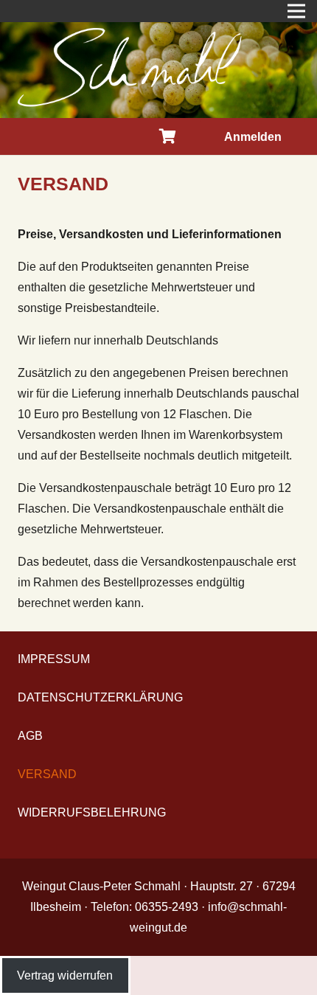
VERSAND (47, 774)
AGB (30, 735)
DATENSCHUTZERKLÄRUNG (100, 697)
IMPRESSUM (54, 659)
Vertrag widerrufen (65, 975)
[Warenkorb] (168, 136)
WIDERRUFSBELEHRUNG (92, 812)
